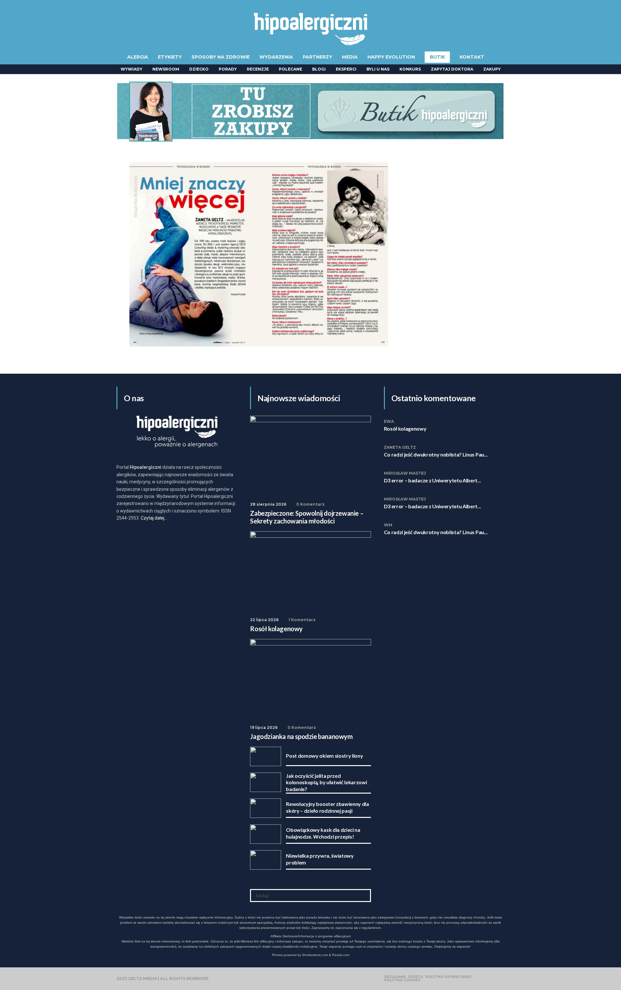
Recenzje (258, 69)
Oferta (415, 977)
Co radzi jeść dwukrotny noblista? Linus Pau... (436, 454)
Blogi (319, 69)
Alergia (137, 57)
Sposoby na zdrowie (220, 57)
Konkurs (410, 69)
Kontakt (472, 57)
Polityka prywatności (448, 977)
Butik (437, 57)
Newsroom (165, 69)
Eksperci (346, 69)
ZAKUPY (492, 69)
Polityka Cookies (402, 980)
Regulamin (395, 977)
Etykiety (170, 57)
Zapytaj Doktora (452, 69)
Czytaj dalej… (154, 518)
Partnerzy (317, 57)
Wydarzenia (276, 57)
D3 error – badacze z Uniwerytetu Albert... (432, 480)
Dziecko (199, 69)
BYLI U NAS (377, 69)
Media (350, 57)
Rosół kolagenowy (405, 428)
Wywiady (131, 69)
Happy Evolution (391, 57)
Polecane (290, 69)
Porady (228, 69)
